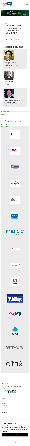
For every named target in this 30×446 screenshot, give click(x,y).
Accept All (15, 435)
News (3, 398)
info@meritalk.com (6, 388)
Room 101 (7, 41)
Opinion (4, 403)
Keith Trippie (8, 99)
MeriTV (4, 408)
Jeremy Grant (8, 60)
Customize (15, 439)
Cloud (3, 417)
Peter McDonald (8, 81)
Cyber (3, 419)
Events (4, 401)
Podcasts (4, 405)
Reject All (15, 442)
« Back (6, 23)
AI (2, 415)
